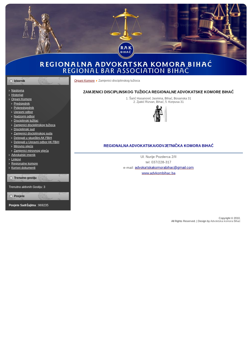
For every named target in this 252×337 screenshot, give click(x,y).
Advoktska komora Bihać (225, 221)
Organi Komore (84, 80)
